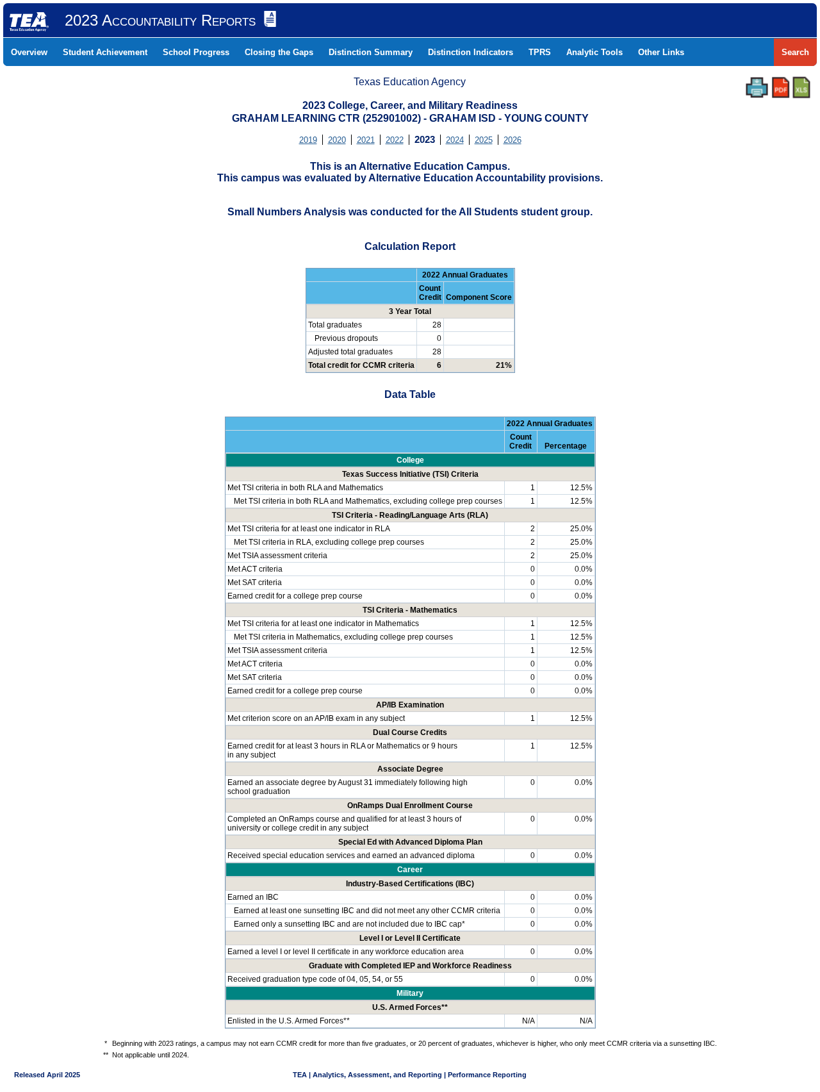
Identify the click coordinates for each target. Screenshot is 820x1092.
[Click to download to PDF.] (780, 87)
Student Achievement (105, 52)
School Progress (196, 52)
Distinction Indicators (470, 52)
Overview (29, 52)
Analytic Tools (594, 52)
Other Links (661, 52)
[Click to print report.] (757, 87)
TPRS (540, 52)
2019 (308, 140)
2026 (512, 140)
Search (795, 52)
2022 (395, 140)
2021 (366, 140)
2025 (484, 140)
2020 (337, 140)
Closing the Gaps (279, 52)
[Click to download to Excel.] (801, 87)
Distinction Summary (371, 52)
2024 (455, 140)
